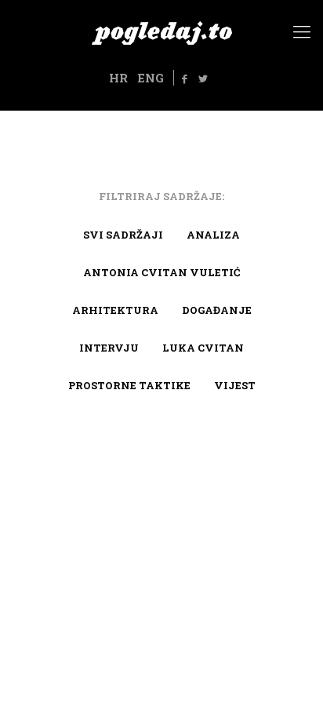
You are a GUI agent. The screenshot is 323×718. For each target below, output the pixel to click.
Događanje (217, 310)
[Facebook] (185, 78)
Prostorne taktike (129, 385)
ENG (150, 78)
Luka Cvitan (203, 348)
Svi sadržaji (123, 235)
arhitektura (115, 310)
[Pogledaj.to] (161, 31)
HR (118, 78)
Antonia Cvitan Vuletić (161, 272)
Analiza (213, 235)
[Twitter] (203, 78)
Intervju (109, 348)
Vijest (235, 385)
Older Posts (161, 464)
